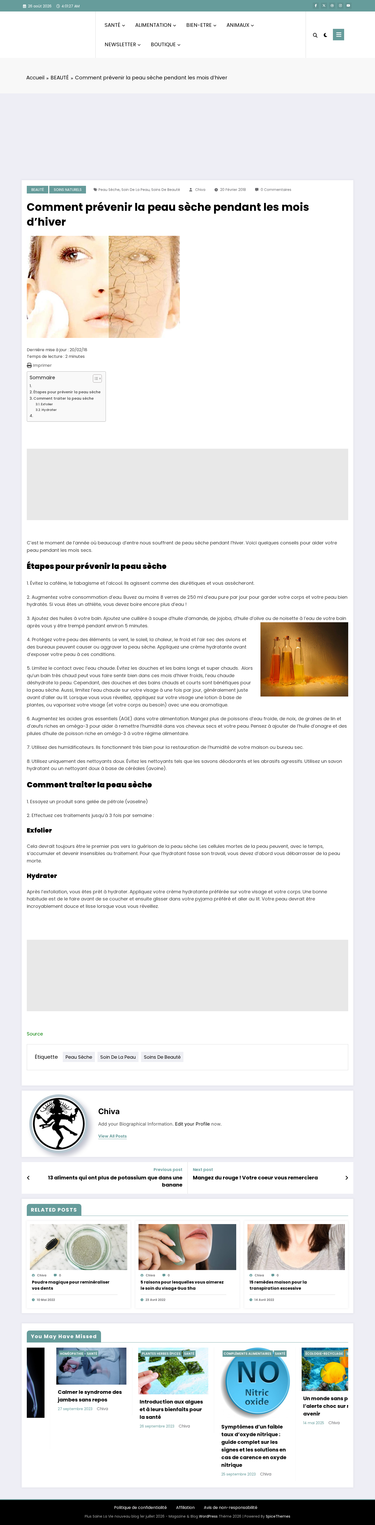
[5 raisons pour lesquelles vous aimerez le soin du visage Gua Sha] (187, 1247)
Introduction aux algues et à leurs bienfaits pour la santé (56, 1409)
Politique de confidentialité (140, 1507)
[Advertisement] (187, 131)
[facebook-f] (316, 6)
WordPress (208, 1516)
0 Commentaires (276, 189)
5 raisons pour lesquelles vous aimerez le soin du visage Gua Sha (182, 1285)
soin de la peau (135, 189)
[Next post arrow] (346, 1178)
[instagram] (340, 6)
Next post (203, 1169)
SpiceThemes (278, 1516)
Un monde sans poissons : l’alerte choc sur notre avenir (221, 1406)
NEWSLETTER (120, 44)
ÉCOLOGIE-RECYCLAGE (209, 1353)
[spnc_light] (325, 34)
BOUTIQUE (163, 44)
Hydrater (49, 409)
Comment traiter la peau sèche (63, 398)
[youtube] (348, 6)
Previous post (168, 1169)
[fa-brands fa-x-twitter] (324, 6)
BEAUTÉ (37, 189)
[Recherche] (315, 35)
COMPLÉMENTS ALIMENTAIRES (132, 1353)
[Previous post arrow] (28, 1178)
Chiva (200, 189)
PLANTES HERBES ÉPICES (46, 1353)
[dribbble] (332, 6)
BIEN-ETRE (199, 25)
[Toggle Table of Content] (95, 378)
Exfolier (47, 404)
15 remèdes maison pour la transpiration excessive (278, 1285)
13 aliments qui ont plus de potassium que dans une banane (115, 1181)
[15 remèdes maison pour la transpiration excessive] (296, 1247)
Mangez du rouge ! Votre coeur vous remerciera (255, 1177)
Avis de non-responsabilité (230, 1507)
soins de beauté (165, 189)
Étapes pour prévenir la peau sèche (67, 392)
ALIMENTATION (153, 25)
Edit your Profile (192, 1124)
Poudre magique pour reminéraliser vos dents (70, 1285)
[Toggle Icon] (338, 34)
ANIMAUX (238, 25)
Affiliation (185, 1507)
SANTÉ (112, 25)
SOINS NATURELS (68, 189)
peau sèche (109, 189)
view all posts (112, 1136)
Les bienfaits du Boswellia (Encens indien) (303, 1405)
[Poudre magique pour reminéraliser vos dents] (78, 1247)
